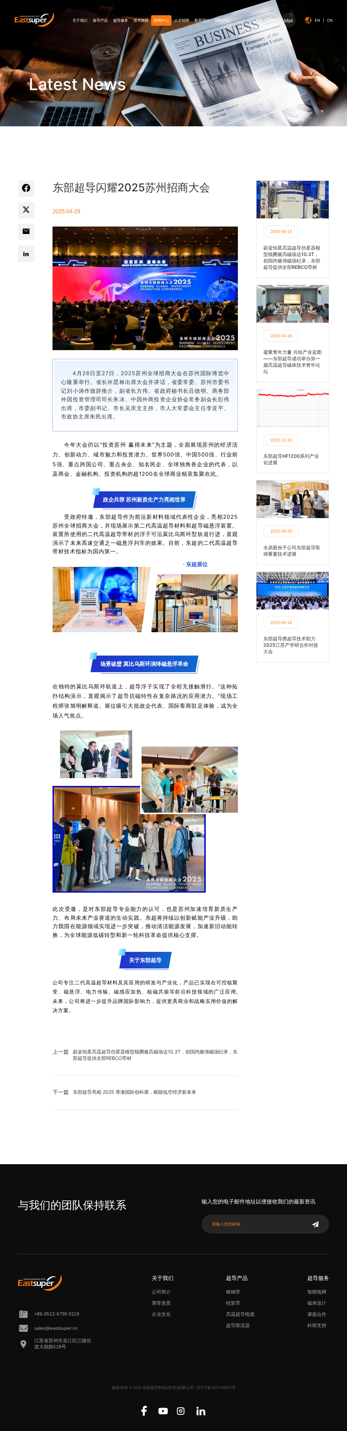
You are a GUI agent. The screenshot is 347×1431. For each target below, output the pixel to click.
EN (317, 20)
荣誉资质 (161, 1303)
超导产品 (100, 20)
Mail (288, 20)
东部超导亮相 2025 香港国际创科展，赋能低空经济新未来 (134, 1092)
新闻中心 (161, 20)
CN (329, 20)
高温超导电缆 (240, 1314)
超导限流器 (238, 1325)
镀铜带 (233, 1292)
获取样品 (222, 20)
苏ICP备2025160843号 (216, 1387)
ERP (271, 20)
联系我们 (202, 20)
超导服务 (120, 20)
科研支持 (316, 1325)
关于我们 (80, 20)
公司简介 (161, 1292)
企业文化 (161, 1314)
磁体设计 (316, 1303)
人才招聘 (181, 20)
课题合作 (316, 1314)
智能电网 (316, 1292)
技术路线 (141, 20)
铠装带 (233, 1303)
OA (254, 20)
